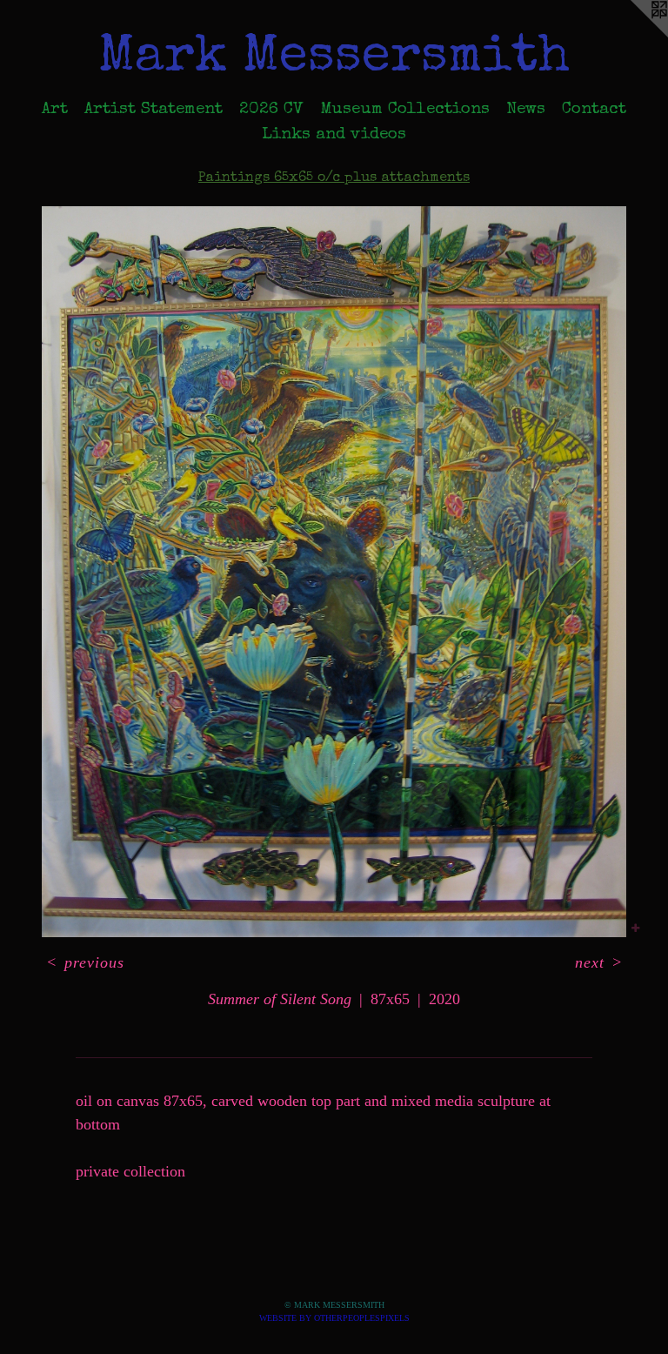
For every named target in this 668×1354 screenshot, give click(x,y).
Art (55, 110)
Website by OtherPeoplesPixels (334, 1318)
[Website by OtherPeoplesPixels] (633, 35)
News (525, 110)
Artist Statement (153, 110)
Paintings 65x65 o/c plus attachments (334, 178)
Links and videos (334, 135)
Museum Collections (405, 110)
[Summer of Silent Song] (334, 571)
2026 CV (271, 110)
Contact (594, 110)
